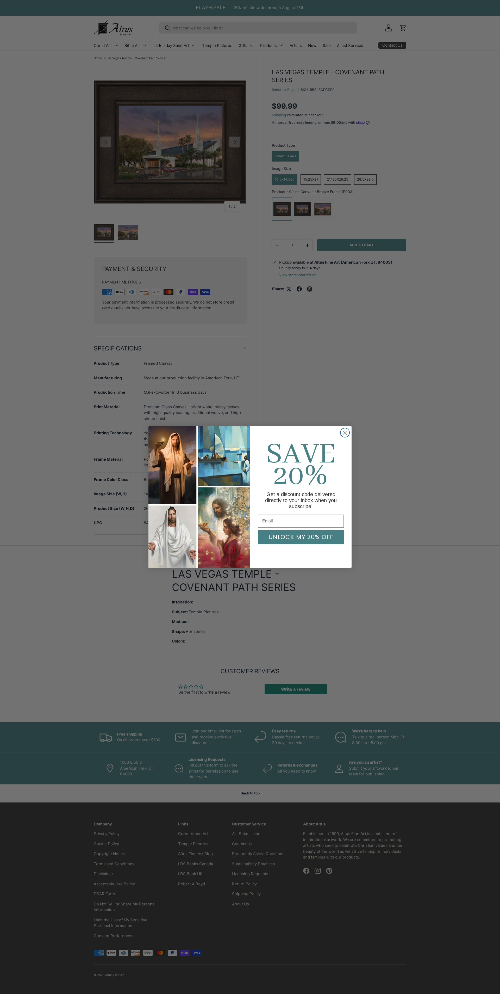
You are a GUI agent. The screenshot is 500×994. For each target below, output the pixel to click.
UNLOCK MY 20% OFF (300, 537)
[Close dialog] (344, 432)
